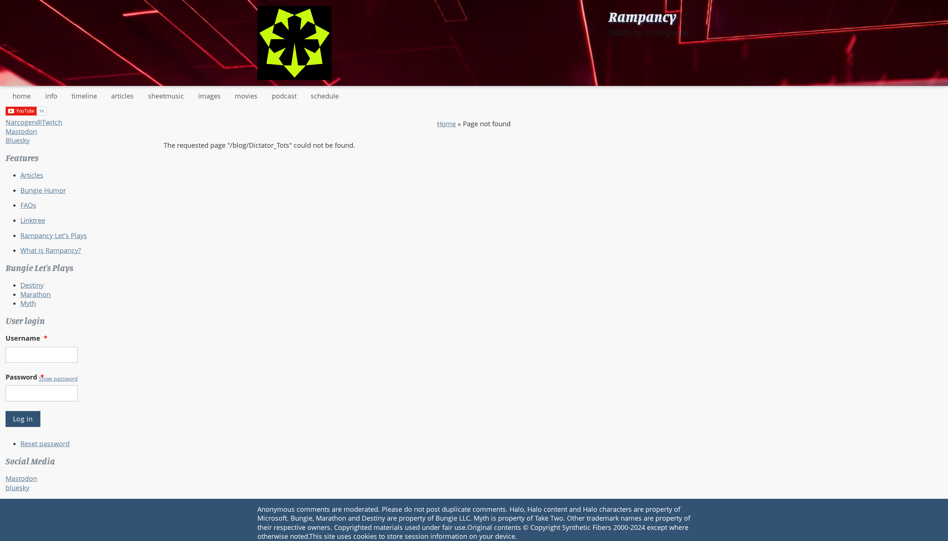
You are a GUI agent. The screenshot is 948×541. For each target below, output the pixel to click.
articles (122, 95)
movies (246, 95)
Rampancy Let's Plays (53, 235)
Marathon (35, 294)
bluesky (17, 487)
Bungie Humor (43, 190)
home (22, 95)
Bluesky (18, 140)
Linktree (32, 220)
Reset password (45, 443)
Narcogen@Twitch (34, 122)
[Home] (294, 43)
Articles (31, 175)
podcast (284, 95)
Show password (58, 378)
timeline (84, 95)
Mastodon (21, 131)
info (51, 95)
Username (26, 338)
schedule (325, 95)
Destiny (32, 285)
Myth (28, 303)
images (209, 95)
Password (25, 377)
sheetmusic (166, 95)
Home (446, 123)
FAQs (28, 205)
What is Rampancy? (50, 250)
